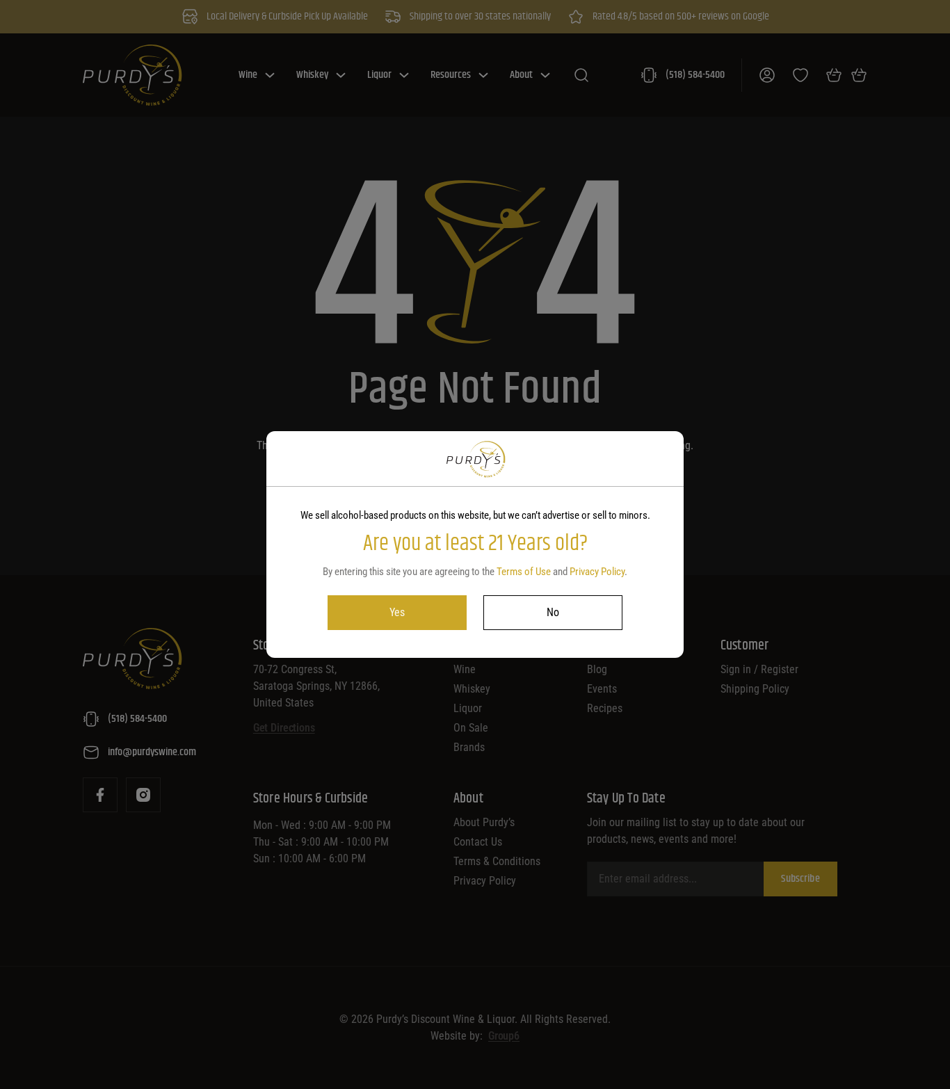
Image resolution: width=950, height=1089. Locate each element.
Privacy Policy (597, 571)
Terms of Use (524, 571)
